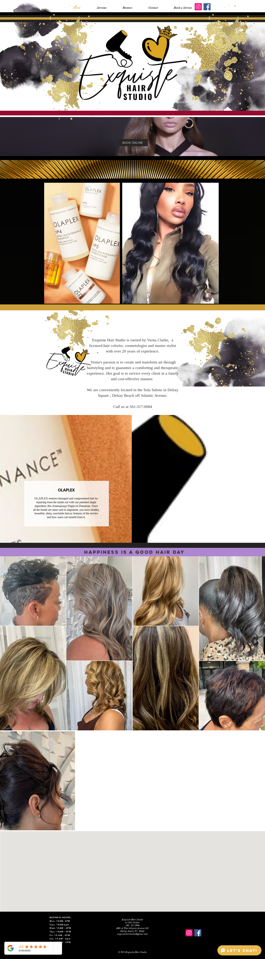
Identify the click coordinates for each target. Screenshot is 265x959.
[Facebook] (207, 6)
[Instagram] (198, 6)
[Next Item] (259, 643)
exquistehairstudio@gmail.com (132, 934)
